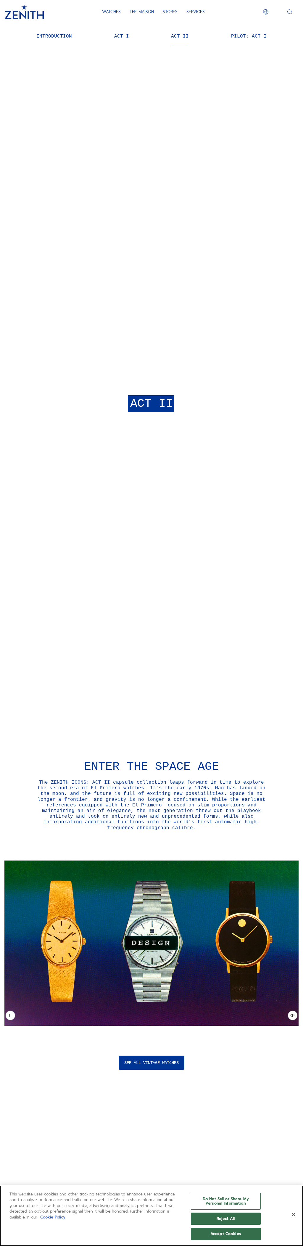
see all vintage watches (151, 1062)
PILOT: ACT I (249, 36)
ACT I (121, 36)
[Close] (293, 1214)
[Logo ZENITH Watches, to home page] (24, 11)
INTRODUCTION (54, 36)
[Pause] (10, 1015)
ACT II (180, 36)
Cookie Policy (52, 1217)
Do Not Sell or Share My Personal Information (226, 1201)
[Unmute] (292, 1015)
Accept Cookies (225, 1234)
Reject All (226, 1218)
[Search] (290, 12)
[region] (151, 1215)
